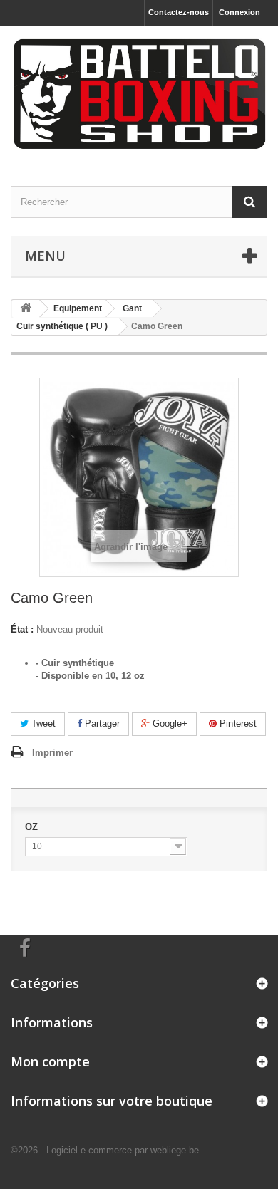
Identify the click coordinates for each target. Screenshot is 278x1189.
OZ (33, 826)
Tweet (42, 723)
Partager (101, 723)
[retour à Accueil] (25, 309)
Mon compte (50, 1061)
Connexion (239, 12)
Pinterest (237, 723)
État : (22, 629)
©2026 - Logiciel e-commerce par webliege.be (105, 1150)
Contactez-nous (178, 12)
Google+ (168, 723)
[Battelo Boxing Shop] (139, 93)
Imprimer (52, 752)
